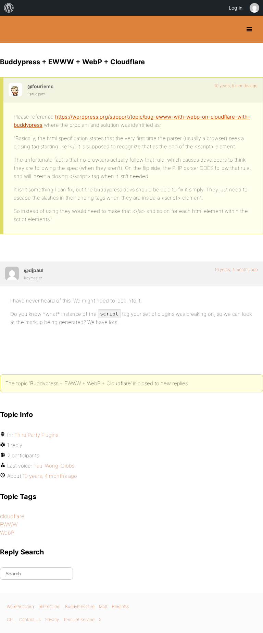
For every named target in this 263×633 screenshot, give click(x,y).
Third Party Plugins (36, 435)
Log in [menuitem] (235, 8)
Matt (103, 606)
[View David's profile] (15, 89)
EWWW (8, 524)
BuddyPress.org (11, 29)
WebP (7, 532)
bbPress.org (49, 606)
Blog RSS (120, 606)
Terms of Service (79, 619)
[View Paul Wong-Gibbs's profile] (12, 273)
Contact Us (30, 619)
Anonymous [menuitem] (254, 8)
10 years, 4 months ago (236, 269)
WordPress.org (20, 606)
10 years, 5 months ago (236, 85)
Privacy (52, 619)
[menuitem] (9, 8)
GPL (11, 619)
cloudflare (12, 516)
